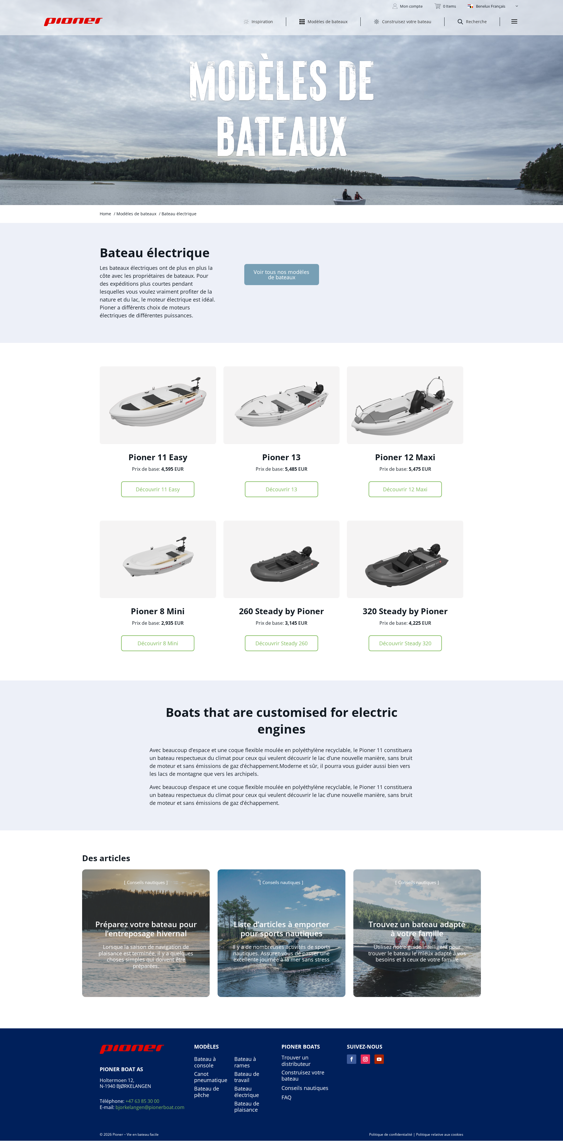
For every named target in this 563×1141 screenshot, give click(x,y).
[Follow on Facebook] (351, 1059)
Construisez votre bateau (303, 1075)
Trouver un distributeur (296, 1060)
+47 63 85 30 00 (142, 1101)
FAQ (286, 1097)
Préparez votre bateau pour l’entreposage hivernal (146, 929)
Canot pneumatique (210, 1077)
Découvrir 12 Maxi (405, 489)
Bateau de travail (246, 1077)
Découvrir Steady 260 (281, 643)
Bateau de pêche (206, 1092)
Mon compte (411, 6)
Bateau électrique (246, 1092)
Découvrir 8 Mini (158, 643)
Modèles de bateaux (136, 213)
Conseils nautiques (146, 882)
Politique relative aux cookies (439, 1134)
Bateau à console (205, 1062)
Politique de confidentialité (390, 1134)
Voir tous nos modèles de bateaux (281, 274)
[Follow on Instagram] (365, 1059)
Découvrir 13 (281, 489)
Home (105, 213)
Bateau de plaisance (246, 1107)
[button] (493, 6)
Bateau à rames (245, 1062)
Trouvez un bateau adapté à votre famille (417, 929)
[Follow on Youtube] (379, 1059)
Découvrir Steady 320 (405, 643)
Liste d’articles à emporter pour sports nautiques (281, 929)
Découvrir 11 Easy (158, 489)
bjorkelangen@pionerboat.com (150, 1107)
